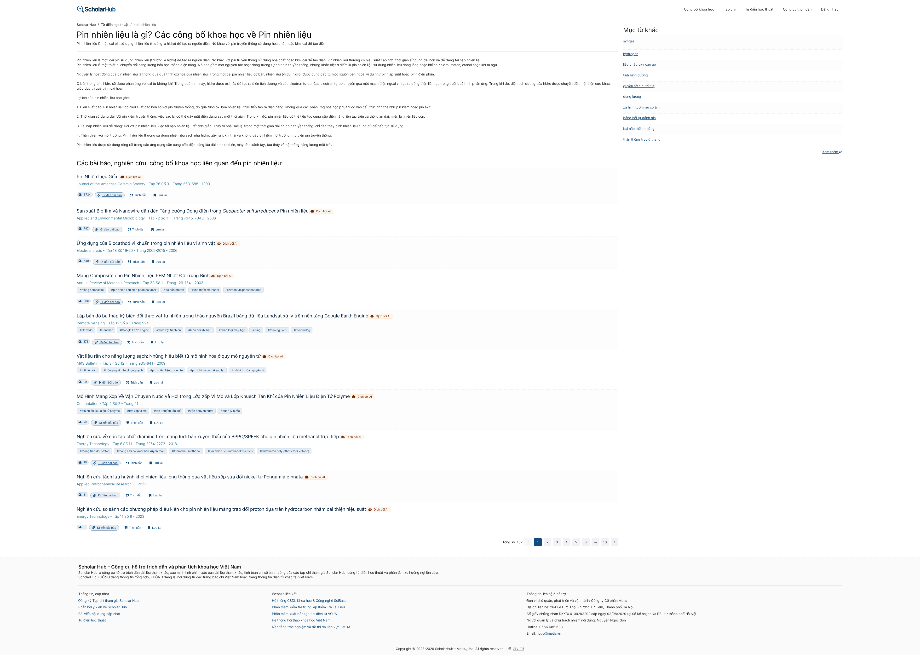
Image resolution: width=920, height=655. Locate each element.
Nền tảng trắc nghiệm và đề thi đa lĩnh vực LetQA (311, 627)
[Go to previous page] (528, 542)
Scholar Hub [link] (86, 24)
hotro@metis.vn (549, 633)
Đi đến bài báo (112, 195)
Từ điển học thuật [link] (114, 24)
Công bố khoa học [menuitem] (699, 9)
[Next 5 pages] (595, 542)
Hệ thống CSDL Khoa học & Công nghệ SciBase (309, 600)
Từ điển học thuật (92, 620)
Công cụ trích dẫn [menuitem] (797, 9)
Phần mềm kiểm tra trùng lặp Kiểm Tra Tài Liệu (308, 607)
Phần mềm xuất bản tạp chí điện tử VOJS (304, 614)
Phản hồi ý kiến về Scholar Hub (102, 607)
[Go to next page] (614, 542)
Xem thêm (830, 152)
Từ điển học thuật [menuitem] (759, 9)
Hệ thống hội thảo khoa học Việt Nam (301, 620)
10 (605, 542)
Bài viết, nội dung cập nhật (99, 614)
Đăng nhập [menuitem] (830, 9)
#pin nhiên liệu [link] (144, 24)
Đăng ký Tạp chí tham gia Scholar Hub (108, 600)
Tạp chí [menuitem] (730, 9)
